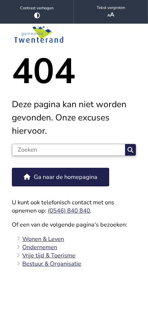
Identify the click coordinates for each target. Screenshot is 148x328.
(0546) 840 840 (69, 210)
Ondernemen (39, 247)
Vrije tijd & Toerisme (48, 255)
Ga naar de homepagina (65, 177)
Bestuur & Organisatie (51, 264)
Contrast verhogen (37, 8)
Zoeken (130, 150)
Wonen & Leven (43, 239)
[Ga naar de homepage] (74, 34)
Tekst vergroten (111, 7)
